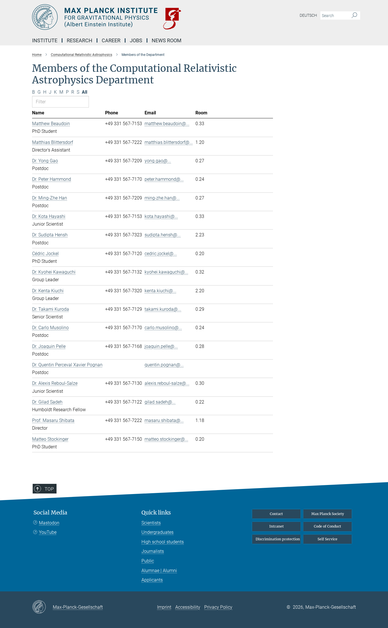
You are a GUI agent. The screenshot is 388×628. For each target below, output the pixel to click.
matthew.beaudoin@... (167, 123)
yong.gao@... (158, 160)
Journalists (152, 551)
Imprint (164, 607)
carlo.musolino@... (163, 327)
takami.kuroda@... (163, 309)
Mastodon (49, 523)
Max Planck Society (327, 514)
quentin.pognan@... (164, 364)
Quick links (156, 512)
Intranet (276, 526)
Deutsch (308, 15)
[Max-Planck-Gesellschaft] (42, 607)
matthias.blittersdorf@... (169, 142)
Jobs (136, 40)
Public (147, 561)
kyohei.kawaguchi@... (166, 272)
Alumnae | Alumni (159, 570)
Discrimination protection (278, 539)
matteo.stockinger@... (166, 439)
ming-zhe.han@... (162, 198)
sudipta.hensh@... (163, 235)
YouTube (48, 532)
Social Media (50, 512)
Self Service (327, 539)
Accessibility (187, 607)
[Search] (354, 16)
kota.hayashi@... (161, 216)
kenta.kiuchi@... (160, 290)
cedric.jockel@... (161, 253)
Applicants (152, 580)
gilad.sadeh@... (160, 402)
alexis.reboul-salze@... (167, 383)
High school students (162, 542)
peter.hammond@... (164, 179)
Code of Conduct (327, 526)
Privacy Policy (218, 607)
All (84, 92)
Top (49, 489)
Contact (276, 514)
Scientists (151, 523)
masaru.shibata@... (164, 420)
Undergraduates (157, 532)
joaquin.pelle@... (161, 346)
